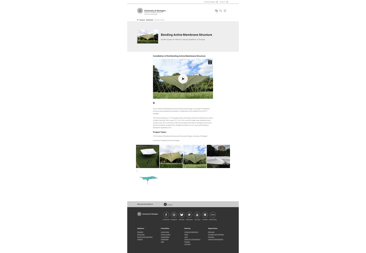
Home (137, 19)
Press (186, 234)
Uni (209, 2)
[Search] (221, 11)
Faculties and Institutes (216, 234)
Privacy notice (165, 234)
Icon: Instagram (174, 215)
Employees (141, 234)
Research (142, 20)
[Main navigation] (225, 11)
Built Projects (149, 20)
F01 (222, 2)
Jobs (186, 237)
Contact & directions (191, 232)
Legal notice (165, 232)
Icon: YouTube (197, 215)
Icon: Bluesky (182, 215)
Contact (170, 205)
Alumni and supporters (144, 237)
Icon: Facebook (166, 215)
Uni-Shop (187, 244)
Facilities (211, 237)
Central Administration (215, 239)
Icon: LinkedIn (205, 215)
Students (140, 232)
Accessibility (165, 237)
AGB (162, 242)
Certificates (165, 239)
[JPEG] (147, 156)
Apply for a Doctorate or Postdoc (192, 240)
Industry (140, 239)
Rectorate (211, 232)
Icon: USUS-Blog (213, 215)
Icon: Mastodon (189, 215)
